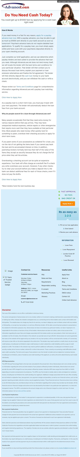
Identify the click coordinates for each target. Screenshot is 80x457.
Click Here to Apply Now (12, 97)
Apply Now (65, 274)
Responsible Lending (49, 285)
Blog (63, 282)
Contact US (66, 296)
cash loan (28, 76)
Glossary (44, 296)
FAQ (43, 274)
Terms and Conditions (25, 87)
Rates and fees (47, 278)
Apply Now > (67, 204)
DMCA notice (66, 293)
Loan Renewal (69, 260)
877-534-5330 (28, 302)
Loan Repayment (69, 249)
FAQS (68, 1)
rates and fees (22, 391)
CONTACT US (74, 1)
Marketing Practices (48, 293)
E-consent (45, 289)
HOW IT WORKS (62, 1)
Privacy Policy (67, 285)
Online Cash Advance (69, 300)
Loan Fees (68, 245)
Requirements (46, 282)
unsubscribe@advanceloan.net (67, 448)
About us (65, 278)
